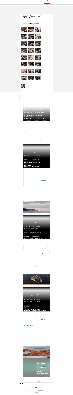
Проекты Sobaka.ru (50, 0)
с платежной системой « (36, 117)
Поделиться (30, 15)
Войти (20, 0)
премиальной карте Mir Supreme (42, 367)
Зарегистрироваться (23, 0)
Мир (40, 117)
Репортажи (24, 15)
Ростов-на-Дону (47, 0)
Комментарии (38, 382)
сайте (38, 375)
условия (26, 392)
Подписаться (27, 15)
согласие (29, 392)
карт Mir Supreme (43, 254)
